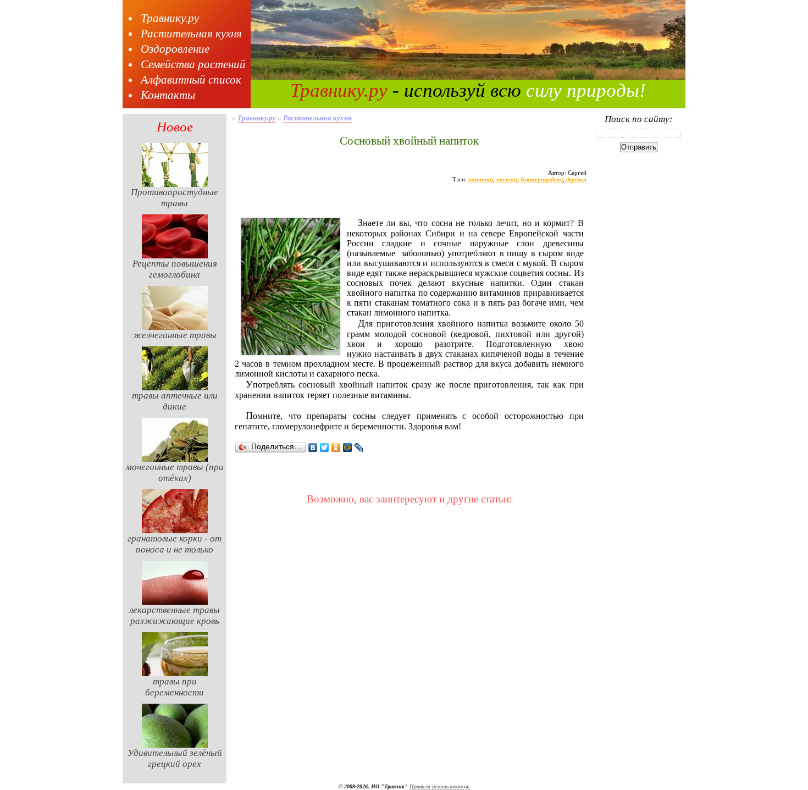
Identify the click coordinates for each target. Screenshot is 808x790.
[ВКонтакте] (313, 447)
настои (506, 179)
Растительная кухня (191, 33)
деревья (576, 179)
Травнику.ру (170, 18)
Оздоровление (175, 49)
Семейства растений (193, 64)
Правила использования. (439, 786)
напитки (480, 179)
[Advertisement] (409, 205)
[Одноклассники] (336, 447)
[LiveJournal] (359, 447)
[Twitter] (324, 447)
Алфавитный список (191, 79)
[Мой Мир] (347, 447)
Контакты (168, 95)
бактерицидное (542, 179)
